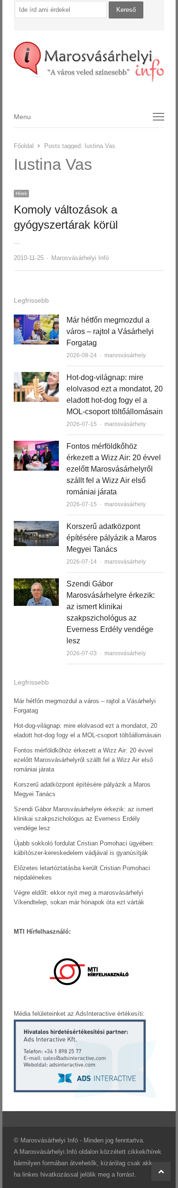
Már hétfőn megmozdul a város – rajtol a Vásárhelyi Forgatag (110, 331)
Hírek (21, 193)
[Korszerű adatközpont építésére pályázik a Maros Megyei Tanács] (36, 526)
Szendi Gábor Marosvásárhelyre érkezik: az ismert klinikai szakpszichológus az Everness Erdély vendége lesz (83, 819)
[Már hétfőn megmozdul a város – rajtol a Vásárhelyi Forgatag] (36, 320)
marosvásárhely (125, 355)
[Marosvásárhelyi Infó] (89, 62)
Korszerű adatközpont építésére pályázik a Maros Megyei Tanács (111, 537)
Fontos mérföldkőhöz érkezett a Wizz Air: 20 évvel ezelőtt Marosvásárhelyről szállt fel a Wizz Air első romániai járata (113, 469)
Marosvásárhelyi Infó (80, 257)
